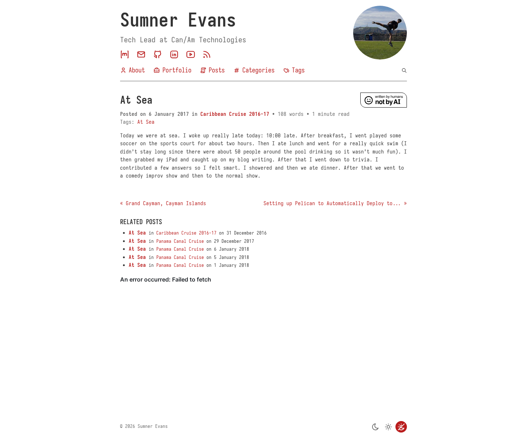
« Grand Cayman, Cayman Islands (163, 203)
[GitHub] (157, 54)
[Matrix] (124, 54)
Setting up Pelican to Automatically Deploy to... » (335, 203)
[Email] (141, 54)
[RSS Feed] (207, 54)
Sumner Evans (178, 20)
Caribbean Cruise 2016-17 (234, 114)
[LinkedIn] (174, 54)
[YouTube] (190, 54)
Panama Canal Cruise (180, 241)
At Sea (146, 122)
